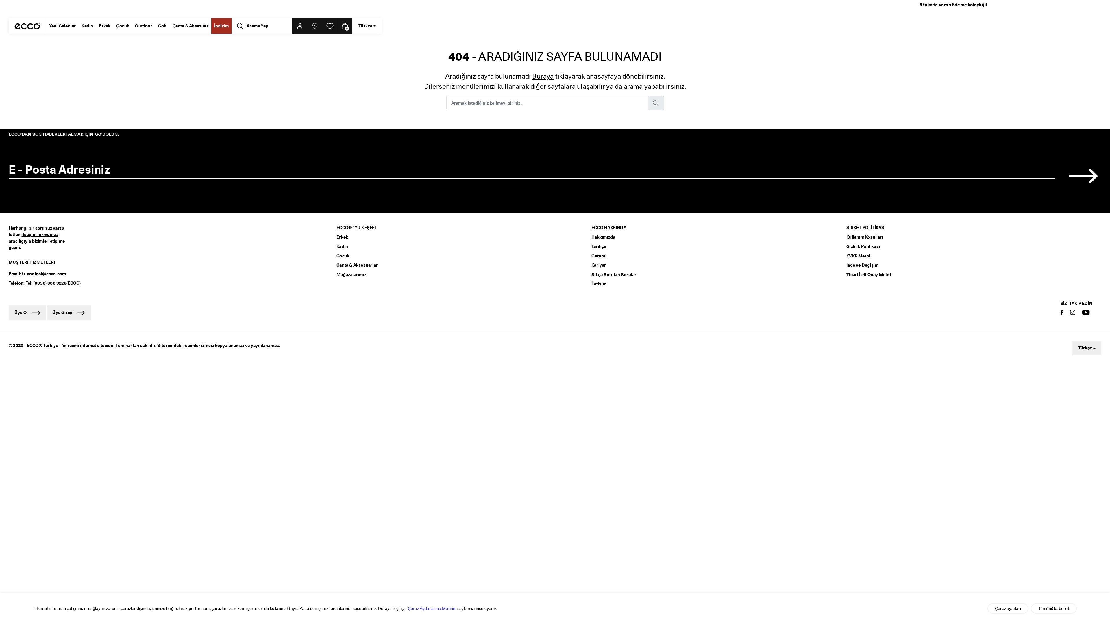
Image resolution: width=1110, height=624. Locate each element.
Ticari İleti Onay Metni (868, 274)
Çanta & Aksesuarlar (357, 265)
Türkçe (1085, 347)
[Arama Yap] (239, 26)
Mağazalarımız (351, 274)
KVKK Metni (858, 256)
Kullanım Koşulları (864, 237)
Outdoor (143, 26)
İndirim (221, 26)
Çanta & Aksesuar (190, 26)
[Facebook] (1062, 313)
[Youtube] (1086, 313)
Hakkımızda (603, 237)
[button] (299, 26)
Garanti (598, 256)
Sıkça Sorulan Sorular (613, 274)
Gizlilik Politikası (863, 246)
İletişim (598, 284)
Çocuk (122, 26)
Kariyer (598, 265)
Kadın (87, 26)
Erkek (104, 26)
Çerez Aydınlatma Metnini (432, 608)
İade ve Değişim (862, 265)
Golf (162, 26)
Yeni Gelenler (62, 26)
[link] (329, 26)
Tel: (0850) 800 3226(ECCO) (53, 283)
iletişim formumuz (39, 234)
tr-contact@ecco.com (44, 273)
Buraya (543, 76)
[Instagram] (1072, 313)
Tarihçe (598, 246)
